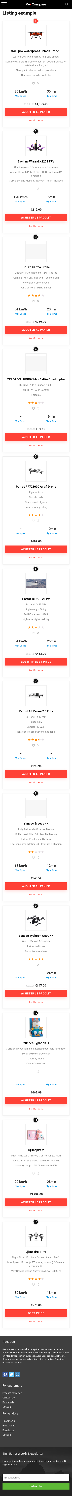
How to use (9, 1425)
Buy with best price (36, 661)
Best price (36, 1313)
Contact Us (9, 1397)
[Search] (67, 4)
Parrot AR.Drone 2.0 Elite (36, 711)
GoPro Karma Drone (36, 267)
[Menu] (4, 4)
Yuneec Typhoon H (36, 1043)
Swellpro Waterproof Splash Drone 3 (36, 51)
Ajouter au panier (36, 112)
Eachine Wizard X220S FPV (36, 161)
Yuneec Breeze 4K (36, 823)
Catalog (7, 1407)
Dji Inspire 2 (36, 1150)
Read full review (36, 120)
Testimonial (9, 1421)
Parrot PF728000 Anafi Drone (36, 486)
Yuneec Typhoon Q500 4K (36, 935)
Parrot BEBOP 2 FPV (36, 599)
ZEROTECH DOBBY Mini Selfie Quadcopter (36, 379)
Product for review (12, 1393)
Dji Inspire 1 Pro (36, 1251)
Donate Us (8, 1430)
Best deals (8, 1402)
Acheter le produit (36, 217)
